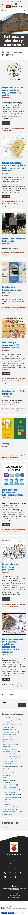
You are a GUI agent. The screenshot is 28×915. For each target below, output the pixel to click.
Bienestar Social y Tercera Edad (12, 724)
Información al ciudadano (10, 751)
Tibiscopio (6, 443)
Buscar (4, 702)
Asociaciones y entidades (10, 720)
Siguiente (10, 694)
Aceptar (4, 912)
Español (8, 6)
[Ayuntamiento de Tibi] (4, 10)
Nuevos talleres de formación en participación (10, 567)
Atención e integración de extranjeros (13, 392)
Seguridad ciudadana (9, 785)
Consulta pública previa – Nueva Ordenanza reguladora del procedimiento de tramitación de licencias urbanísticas (13, 645)
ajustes (12, 910)
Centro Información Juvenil (12, 794)
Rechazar (11, 912)
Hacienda (6, 746)
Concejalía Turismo (8, 729)
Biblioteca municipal (10, 792)
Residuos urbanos (10, 759)
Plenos (5, 777)
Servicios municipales (9, 787)
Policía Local (8, 804)
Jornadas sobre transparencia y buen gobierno (11, 290)
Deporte (5, 737)
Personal (5, 775)
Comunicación (7, 727)
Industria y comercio (9, 749)
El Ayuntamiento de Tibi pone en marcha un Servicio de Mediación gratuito (12, 91)
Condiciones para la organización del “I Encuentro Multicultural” (13, 345)
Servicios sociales (10, 809)
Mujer (5, 768)
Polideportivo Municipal (11, 807)
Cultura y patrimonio (9, 734)
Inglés (20, 6)
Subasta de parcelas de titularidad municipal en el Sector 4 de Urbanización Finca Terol (14, 166)
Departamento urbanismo (12, 797)
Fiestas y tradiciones (9, 744)
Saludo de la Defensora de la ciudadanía (13, 240)
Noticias (6, 128)
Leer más (6, 123)
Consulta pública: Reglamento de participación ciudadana (12, 492)
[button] (18, 10)
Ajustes (17, 912)
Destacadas (7, 307)
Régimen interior (8, 780)
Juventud (6, 763)
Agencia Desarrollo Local (12, 790)
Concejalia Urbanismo (10, 201)
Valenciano (14, 6)
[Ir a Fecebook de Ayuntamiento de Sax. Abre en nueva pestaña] (5, 873)
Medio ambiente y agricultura (11, 766)
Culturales (7, 722)
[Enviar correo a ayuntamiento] (16, 4)
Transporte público (10, 761)
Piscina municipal (10, 802)
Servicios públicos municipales (12, 811)
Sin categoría (6, 814)
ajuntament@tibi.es (15, 863)
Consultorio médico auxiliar (12, 756)
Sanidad (5, 782)
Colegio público (9, 754)
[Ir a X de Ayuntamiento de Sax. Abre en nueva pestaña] (10, 873)
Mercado (7, 799)
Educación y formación (9, 742)
